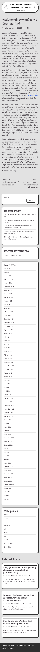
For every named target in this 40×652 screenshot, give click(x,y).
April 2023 (7, 391)
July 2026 (7, 268)
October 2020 (8, 481)
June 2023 (7, 384)
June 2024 (7, 340)
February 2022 (8, 430)
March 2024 (8, 351)
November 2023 (9, 366)
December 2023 (9, 362)
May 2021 (7, 456)
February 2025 (8, 312)
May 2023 (7, 387)
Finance (6, 522)
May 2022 (7, 423)
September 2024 (9, 330)
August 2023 (8, 376)
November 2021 (9, 441)
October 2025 (8, 294)
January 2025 (8, 315)
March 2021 (8, 463)
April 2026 (7, 272)
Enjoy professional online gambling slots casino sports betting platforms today (19, 570)
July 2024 (7, 337)
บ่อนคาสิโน (7, 547)
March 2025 (8, 308)
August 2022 (8, 420)
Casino (6, 518)
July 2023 (7, 380)
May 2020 (7, 499)
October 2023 (8, 369)
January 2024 (8, 358)
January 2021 (8, 470)
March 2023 (8, 394)
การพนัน (6, 540)
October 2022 (8, 412)
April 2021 (7, 459)
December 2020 (9, 474)
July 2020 (7, 492)
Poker (5, 532)
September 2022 (9, 416)
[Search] (34, 7)
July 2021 (7, 448)
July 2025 (7, 304)
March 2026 (8, 276)
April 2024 (7, 348)
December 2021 (9, 438)
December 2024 (9, 319)
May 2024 (7, 344)
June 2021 (7, 452)
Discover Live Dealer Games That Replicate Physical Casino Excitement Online (18, 597)
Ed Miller (26, 28)
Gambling (12, 171)
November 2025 (9, 290)
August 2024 (8, 333)
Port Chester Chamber (20, 4)
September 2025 (9, 297)
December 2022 (9, 405)
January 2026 (8, 283)
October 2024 (8, 326)
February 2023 (8, 398)
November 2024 (9, 322)
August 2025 (8, 301)
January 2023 (8, 402)
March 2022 (8, 427)
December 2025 (9, 286)
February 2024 (8, 355)
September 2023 (9, 373)
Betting (6, 515)
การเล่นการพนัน (9, 543)
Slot (5, 536)
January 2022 (8, 434)
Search (6, 197)
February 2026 (8, 279)
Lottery (6, 529)
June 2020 (7, 495)
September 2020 (9, 484)
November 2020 (9, 477)
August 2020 (8, 488)
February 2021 (8, 466)
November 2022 (9, 409)
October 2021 (8, 445)
